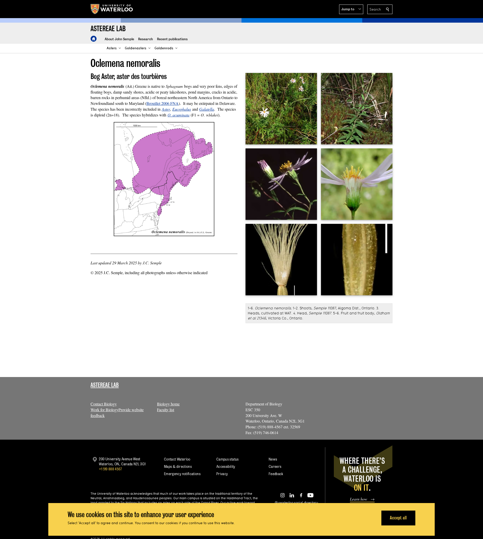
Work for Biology (104, 409)
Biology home (168, 403)
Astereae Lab (105, 385)
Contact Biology (104, 403)
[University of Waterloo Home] (112, 9)
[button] (351, 9)
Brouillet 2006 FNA (162, 103)
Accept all (398, 517)
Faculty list (165, 409)
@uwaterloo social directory (296, 503)
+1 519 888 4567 (110, 469)
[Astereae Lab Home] (94, 39)
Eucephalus (181, 109)
